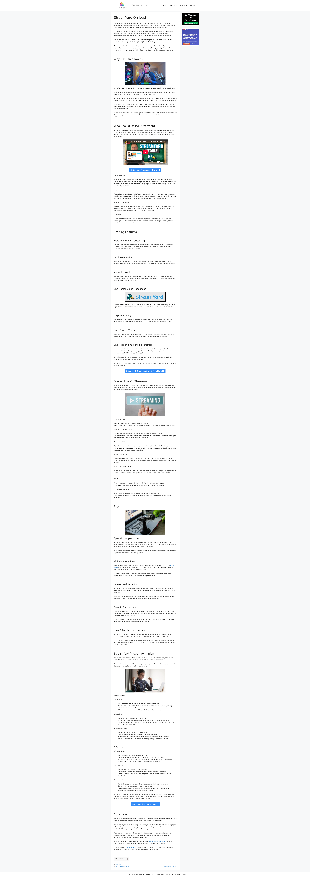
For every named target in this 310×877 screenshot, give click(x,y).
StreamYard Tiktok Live (170, 866)
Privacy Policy (173, 5)
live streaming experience (157, 841)
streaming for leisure (130, 847)
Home (164, 5)
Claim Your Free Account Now (144, 170)
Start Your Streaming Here (144, 804)
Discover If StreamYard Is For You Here (144, 371)
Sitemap (192, 5)
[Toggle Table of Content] (125, 859)
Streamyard (119, 864)
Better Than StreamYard (122, 866)
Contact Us (183, 5)
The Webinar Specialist (141, 5)
